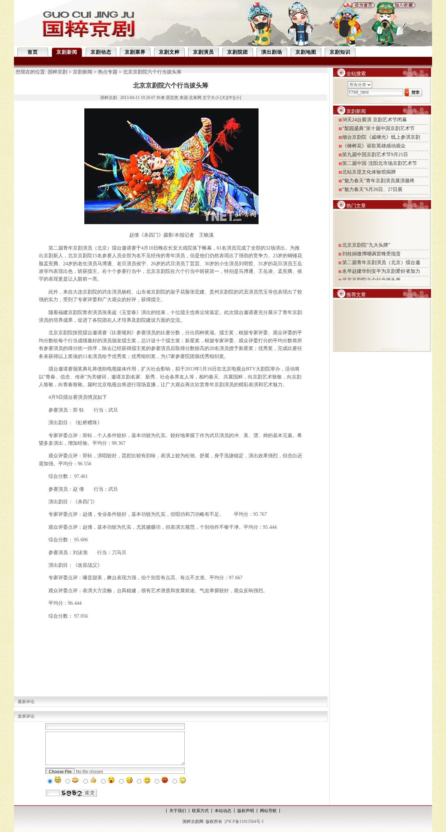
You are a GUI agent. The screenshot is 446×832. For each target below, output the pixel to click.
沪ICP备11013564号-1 (244, 821)
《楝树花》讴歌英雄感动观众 (374, 145)
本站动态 (223, 810)
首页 (33, 52)
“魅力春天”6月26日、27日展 (372, 189)
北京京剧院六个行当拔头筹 (371, 277)
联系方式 (200, 810)
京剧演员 (203, 52)
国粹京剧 (57, 72)
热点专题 (107, 72)
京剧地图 (305, 52)
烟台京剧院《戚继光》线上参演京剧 (381, 137)
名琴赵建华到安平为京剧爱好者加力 (381, 268)
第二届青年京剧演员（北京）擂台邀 (381, 259)
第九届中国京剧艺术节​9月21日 (375, 154)
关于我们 (177, 810)
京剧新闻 (66, 52)
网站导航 (268, 810)
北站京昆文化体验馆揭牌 (369, 172)
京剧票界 (135, 52)
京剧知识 (340, 52)
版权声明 (245, 810)
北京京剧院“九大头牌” (366, 242)
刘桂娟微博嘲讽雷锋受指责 (371, 250)
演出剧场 (271, 52)
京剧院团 (237, 52)
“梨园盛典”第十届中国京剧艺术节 (378, 128)
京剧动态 (101, 52)
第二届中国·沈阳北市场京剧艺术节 (379, 163)
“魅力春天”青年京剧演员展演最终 (378, 180)
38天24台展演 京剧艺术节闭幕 (374, 119)
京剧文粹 (169, 52)
